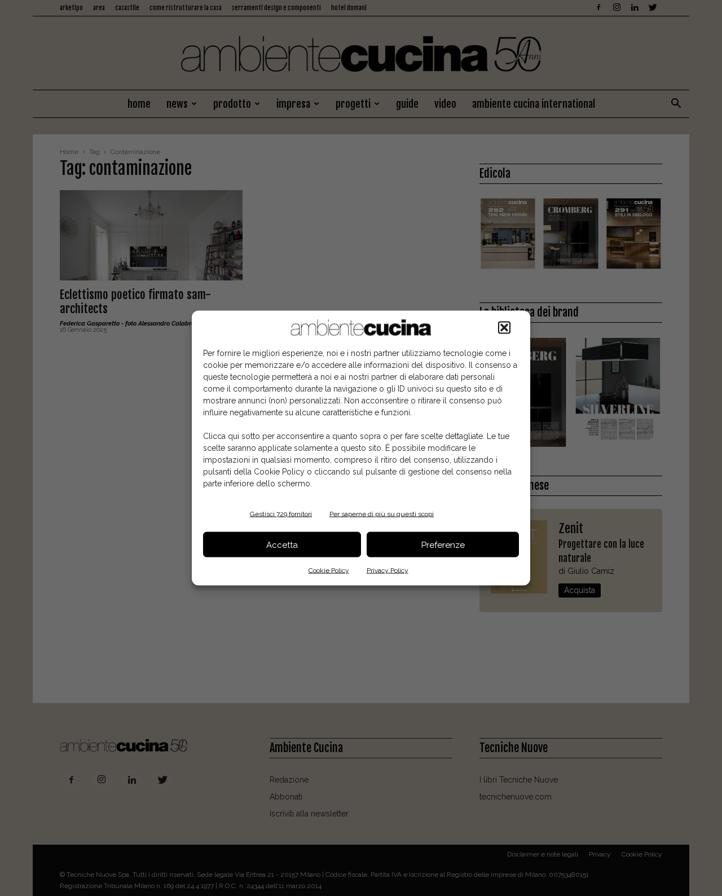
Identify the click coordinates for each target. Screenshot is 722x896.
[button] (504, 327)
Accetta (282, 544)
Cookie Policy (329, 570)
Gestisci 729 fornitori (281, 514)
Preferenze (443, 544)
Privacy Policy (387, 570)
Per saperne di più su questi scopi (381, 514)
